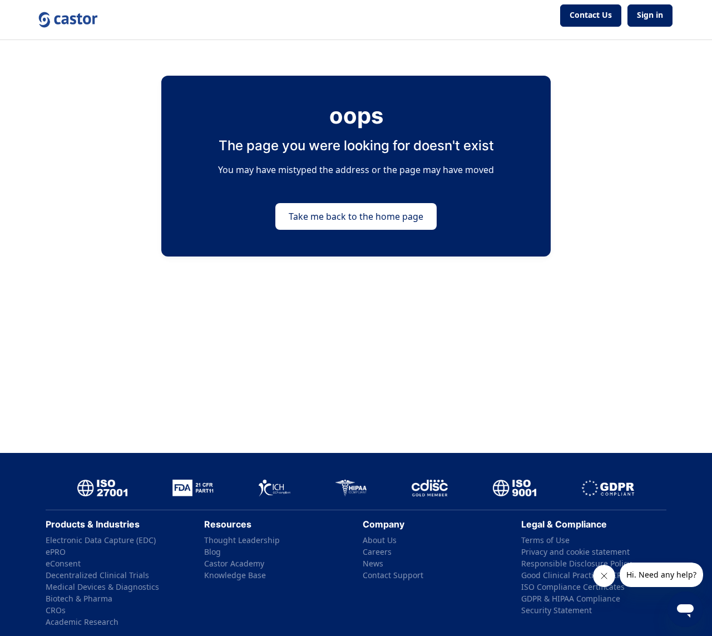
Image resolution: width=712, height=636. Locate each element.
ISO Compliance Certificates (573, 586)
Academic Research (82, 622)
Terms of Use (545, 540)
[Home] (68, 19)
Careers (377, 551)
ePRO (56, 551)
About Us (380, 540)
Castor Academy (234, 563)
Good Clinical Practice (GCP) (572, 575)
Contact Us (591, 14)
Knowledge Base (235, 575)
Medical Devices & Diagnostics (102, 586)
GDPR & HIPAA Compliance (570, 598)
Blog (212, 551)
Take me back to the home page (356, 216)
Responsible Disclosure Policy (576, 563)
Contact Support (393, 575)
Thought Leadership (242, 540)
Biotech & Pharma (79, 598)
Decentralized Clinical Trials (97, 575)
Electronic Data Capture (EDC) (101, 540)
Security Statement (556, 610)
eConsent (63, 563)
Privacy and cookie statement (575, 551)
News (373, 563)
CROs (56, 610)
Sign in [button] (650, 14)
